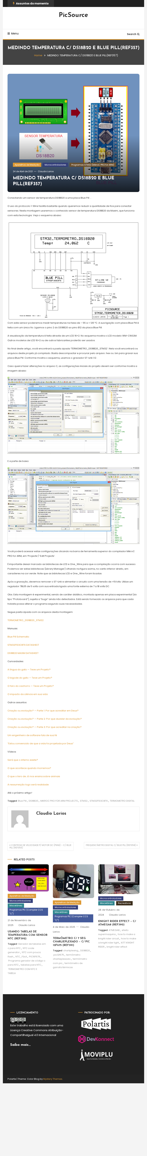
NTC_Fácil (21, 956)
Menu (15, 33)
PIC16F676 (34, 956)
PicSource (73, 15)
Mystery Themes (52, 1079)
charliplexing (70, 950)
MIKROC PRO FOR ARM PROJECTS (59, 801)
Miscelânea (16, 905)
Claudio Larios (46, 171)
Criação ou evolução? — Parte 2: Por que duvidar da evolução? (45, 719)
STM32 (83, 801)
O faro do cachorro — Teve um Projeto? (31, 686)
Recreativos (124, 903)
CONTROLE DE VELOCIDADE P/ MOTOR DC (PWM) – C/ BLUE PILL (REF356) (40, 846)
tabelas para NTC (31, 964)
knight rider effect (117, 946)
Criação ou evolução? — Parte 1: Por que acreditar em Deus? (43, 710)
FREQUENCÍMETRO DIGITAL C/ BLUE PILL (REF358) (111, 845)
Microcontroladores (55, 164)
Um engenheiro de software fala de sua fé (32, 735)
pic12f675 (58, 954)
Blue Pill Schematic (18, 636)
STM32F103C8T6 (99, 801)
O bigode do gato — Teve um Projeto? (30, 677)
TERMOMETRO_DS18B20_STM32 (26, 620)
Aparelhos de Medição (27, 164)
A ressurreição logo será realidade (28, 784)
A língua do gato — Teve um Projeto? (29, 669)
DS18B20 (33, 801)
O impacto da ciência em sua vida (28, 694)
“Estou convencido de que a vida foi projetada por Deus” (41, 743)
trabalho (22, 1025)
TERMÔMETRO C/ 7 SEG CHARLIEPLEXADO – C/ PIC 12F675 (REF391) (71, 942)
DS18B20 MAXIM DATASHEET (23, 653)
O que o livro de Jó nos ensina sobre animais (34, 776)
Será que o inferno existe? (23, 760)
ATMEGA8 (114, 930)
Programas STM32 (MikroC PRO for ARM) (92, 164)
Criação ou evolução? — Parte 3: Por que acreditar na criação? (45, 727)
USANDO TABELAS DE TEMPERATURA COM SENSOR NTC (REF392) (28, 935)
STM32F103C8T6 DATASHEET (23, 645)
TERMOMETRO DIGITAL (122, 801)
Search (131, 34)
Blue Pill (22, 801)
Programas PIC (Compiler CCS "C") (26, 911)
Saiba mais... (20, 1045)
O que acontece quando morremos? (29, 768)
